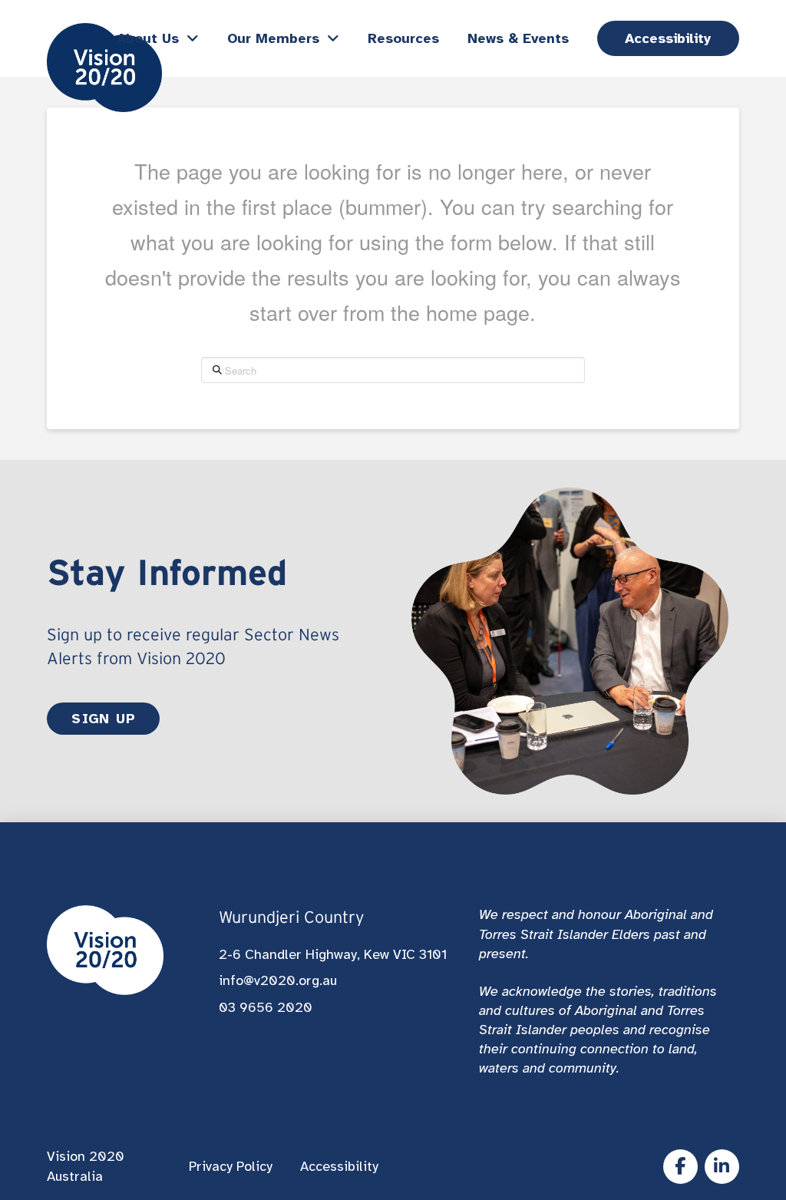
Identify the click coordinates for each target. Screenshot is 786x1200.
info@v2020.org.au (278, 980)
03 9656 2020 (265, 1007)
